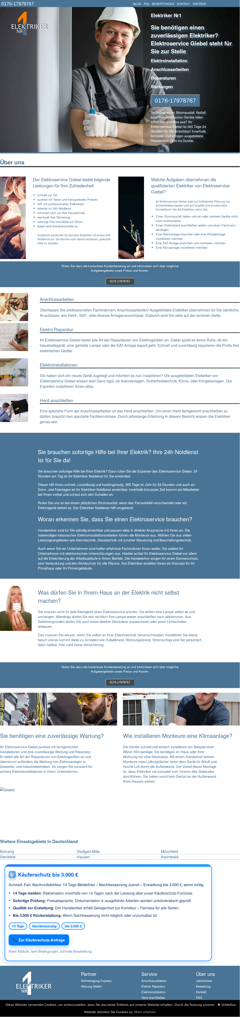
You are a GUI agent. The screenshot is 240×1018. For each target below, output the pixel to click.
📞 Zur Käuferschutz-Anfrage (39, 940)
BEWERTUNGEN (163, 4)
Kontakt (201, 992)
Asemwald (169, 856)
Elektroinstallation (153, 992)
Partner (88, 973)
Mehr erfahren (145, 1012)
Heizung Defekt (91, 986)
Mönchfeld (169, 851)
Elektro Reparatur (153, 986)
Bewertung (203, 986)
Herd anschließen (153, 997)
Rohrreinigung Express (96, 980)
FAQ (146, 4)
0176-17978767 (17, 3)
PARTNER (199, 4)
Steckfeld (7, 856)
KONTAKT (183, 4)
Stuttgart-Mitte (88, 851)
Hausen (83, 856)
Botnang (7, 851)
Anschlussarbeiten (153, 980)
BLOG (137, 4)
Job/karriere (204, 980)
